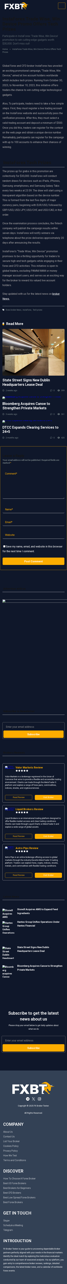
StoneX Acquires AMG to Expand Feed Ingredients (37, 911)
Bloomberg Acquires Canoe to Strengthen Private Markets (26, 406)
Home (5, 49)
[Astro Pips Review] (10, 849)
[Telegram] (27, 1099)
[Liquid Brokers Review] (10, 810)
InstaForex (27, 310)
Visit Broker (48, 797)
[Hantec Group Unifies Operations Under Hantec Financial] (8, 932)
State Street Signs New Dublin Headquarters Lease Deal (26, 382)
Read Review (19, 797)
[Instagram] (39, 1099)
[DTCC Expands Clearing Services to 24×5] (33, 421)
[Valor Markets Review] (10, 768)
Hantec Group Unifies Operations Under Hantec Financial (38, 924)
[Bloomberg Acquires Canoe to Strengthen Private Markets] (33, 398)
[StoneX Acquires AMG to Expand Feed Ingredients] (8, 913)
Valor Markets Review (29, 767)
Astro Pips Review (27, 848)
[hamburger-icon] (61, 6)
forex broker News (13, 310)
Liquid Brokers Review (29, 809)
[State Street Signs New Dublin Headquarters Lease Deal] (33, 352)
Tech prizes (37, 310)
